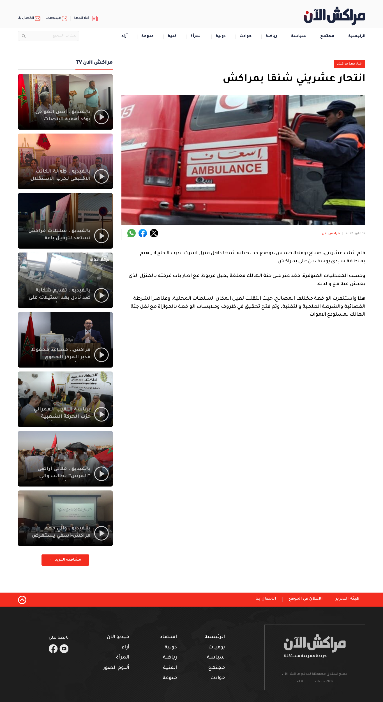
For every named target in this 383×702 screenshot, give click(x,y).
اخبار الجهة (82, 18)
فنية (172, 37)
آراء (124, 37)
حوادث (246, 37)
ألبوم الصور (116, 668)
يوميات (216, 647)
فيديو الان (118, 637)
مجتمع (327, 37)
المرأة (196, 37)
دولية (221, 37)
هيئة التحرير (347, 599)
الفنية (170, 668)
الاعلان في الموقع (306, 599)
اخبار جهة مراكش (350, 64)
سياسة (298, 37)
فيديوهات (53, 18)
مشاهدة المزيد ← (65, 560)
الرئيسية (356, 37)
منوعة (147, 37)
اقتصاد (168, 637)
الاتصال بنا (26, 18)
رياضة (271, 37)
